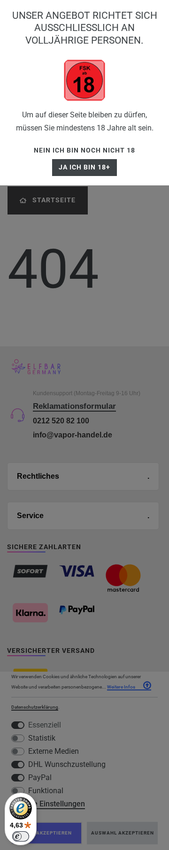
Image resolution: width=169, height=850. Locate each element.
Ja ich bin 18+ (84, 167)
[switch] (20, 836)
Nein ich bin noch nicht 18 (84, 150)
